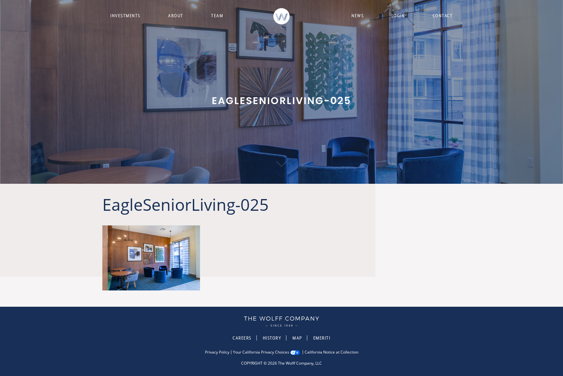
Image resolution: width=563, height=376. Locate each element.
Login (398, 15)
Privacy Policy (217, 352)
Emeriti (322, 338)
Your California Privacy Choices (261, 352)
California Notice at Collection (331, 352)
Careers (242, 338)
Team (217, 15)
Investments (125, 15)
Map (297, 338)
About (175, 15)
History (272, 338)
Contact (443, 15)
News (358, 15)
